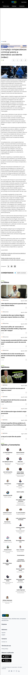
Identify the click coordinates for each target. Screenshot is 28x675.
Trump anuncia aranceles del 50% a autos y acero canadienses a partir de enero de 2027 (14, 342)
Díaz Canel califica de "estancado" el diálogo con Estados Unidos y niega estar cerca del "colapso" (13, 328)
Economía (22, 6)
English (3, 634)
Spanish (3, 632)
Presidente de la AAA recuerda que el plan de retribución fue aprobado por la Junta (13, 355)
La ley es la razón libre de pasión (11, 436)
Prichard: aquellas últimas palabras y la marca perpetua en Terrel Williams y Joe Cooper (13, 425)
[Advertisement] (14, 23)
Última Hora (6, 6)
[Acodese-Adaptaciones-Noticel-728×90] (14, 46)
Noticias (14, 6)
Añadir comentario (21, 272)
